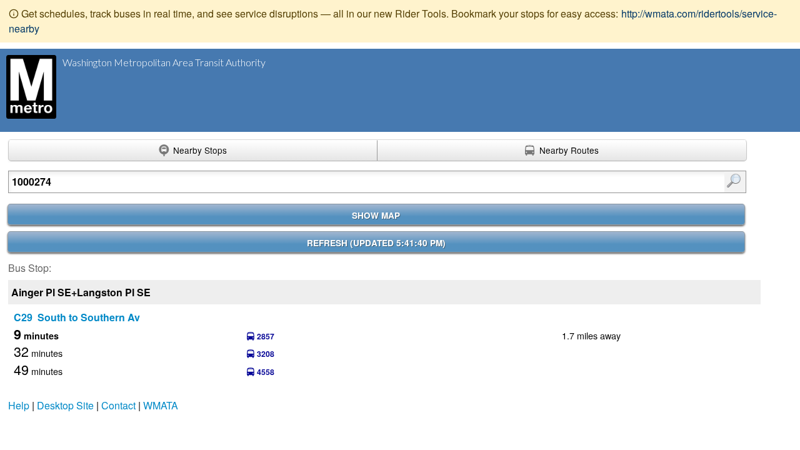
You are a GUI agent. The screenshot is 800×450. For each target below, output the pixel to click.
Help (18, 405)
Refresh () (376, 243)
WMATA (160, 405)
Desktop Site (65, 405)
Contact (118, 405)
